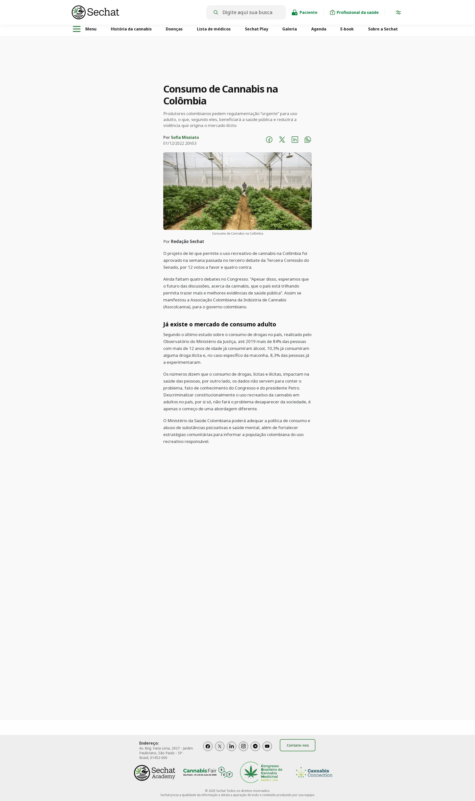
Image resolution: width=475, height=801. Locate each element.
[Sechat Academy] (155, 773)
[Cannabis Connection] (314, 773)
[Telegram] (255, 751)
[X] (219, 751)
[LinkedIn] (231, 751)
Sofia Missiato (185, 137)
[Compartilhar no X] (282, 140)
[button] (398, 13)
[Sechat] (139, 12)
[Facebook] (208, 751)
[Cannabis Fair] (208, 773)
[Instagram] (243, 751)
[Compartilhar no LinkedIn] (295, 140)
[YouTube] (267, 751)
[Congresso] (261, 773)
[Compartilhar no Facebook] (269, 140)
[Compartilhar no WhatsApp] (308, 140)
